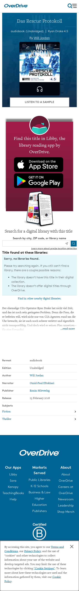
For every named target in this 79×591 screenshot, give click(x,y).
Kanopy (13, 487)
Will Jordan (42, 38)
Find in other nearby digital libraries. (39, 298)
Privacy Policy (32, 551)
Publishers (39, 511)
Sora (13, 480)
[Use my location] (67, 243)
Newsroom (66, 499)
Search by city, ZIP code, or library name (39, 238)
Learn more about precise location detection (54, 248)
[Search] (74, 243)
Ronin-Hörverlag (40, 390)
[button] (13, 467)
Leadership (66, 505)
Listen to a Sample (39, 102)
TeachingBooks (13, 493)
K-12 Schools (39, 486)
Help (13, 499)
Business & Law (39, 492)
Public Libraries (40, 480)
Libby (13, 474)
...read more (67, 329)
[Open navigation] (72, 6)
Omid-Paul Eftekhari (42, 383)
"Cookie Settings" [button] (44, 568)
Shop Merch (65, 511)
